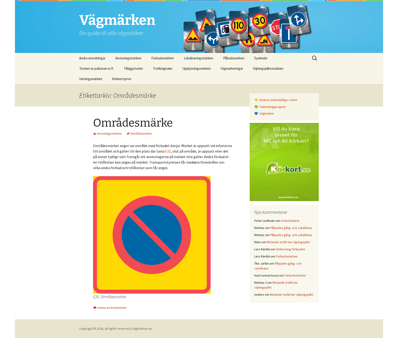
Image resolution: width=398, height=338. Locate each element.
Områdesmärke (133, 123)
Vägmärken (266, 114)
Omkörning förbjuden (290, 249)
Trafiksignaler (163, 68)
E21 (168, 151)
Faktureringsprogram (272, 107)
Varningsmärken (90, 79)
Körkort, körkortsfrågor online (278, 100)
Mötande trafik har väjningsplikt (288, 242)
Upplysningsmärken (196, 68)
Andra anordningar (92, 58)
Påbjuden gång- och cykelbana (291, 228)
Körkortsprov (121, 79)
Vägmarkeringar (232, 68)
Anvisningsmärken (128, 58)
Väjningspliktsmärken (268, 68)
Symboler (261, 58)
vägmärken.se (142, 328)
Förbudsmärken (162, 58)
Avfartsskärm (290, 221)
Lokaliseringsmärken (198, 58)
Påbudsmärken (233, 58)
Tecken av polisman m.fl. (96, 68)
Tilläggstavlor (133, 68)
